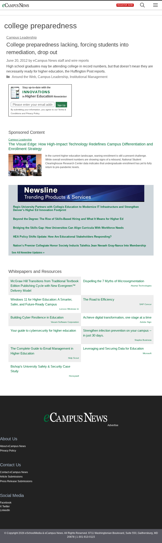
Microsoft (147, 353)
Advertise (113, 425)
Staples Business (143, 340)
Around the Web (24, 77)
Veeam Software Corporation (65, 322)
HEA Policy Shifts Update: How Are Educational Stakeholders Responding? (62, 236)
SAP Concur (145, 304)
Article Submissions (11, 476)
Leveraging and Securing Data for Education (113, 348)
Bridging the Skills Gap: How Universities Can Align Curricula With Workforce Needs (68, 227)
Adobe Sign (145, 322)
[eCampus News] (15, 5)
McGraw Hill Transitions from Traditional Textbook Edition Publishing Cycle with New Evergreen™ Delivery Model (45, 285)
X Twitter (5, 506)
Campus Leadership (53, 77)
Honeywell (74, 376)
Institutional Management (88, 77)
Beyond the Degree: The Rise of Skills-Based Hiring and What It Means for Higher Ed (68, 218)
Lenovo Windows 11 (69, 309)
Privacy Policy (8, 450)
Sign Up (61, 105)
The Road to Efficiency (98, 299)
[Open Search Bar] (142, 5)
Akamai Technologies (141, 285)
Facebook (5, 502)
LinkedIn (5, 510)
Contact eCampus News (14, 472)
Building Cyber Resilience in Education (37, 317)
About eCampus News (13, 446)
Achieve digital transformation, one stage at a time (117, 317)
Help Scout (73, 358)
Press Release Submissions (16, 481)
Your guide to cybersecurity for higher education (43, 330)
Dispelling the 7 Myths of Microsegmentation (113, 281)
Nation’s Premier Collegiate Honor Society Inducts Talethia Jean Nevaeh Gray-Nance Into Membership (79, 245)
